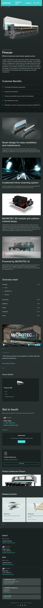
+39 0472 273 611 (7, 562)
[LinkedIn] (18, 605)
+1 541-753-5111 (9, 423)
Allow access (21, 441)
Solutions (28, 3)
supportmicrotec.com (8, 542)
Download (21, 463)
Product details (8, 519)
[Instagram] (25, 605)
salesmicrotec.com (11, 425)
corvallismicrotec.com (8, 584)
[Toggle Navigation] (39, 3)
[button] (37, 348)
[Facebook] (22, 605)
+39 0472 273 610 (7, 541)
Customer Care (18, 3)
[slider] (15, 38)
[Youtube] (20, 605)
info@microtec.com (7, 592)
